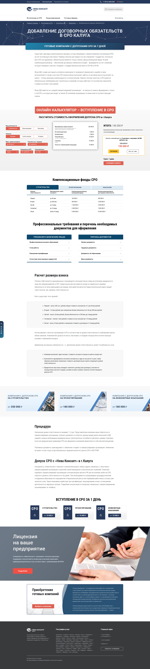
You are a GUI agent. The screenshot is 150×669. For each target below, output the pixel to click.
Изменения (72, 23)
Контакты (119, 18)
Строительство (61, 23)
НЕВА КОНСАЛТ (32, 658)
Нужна (9, 152)
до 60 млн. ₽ (10, 144)
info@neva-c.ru (104, 643)
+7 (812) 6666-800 (105, 640)
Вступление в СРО (47, 23)
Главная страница (32, 23)
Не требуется (33, 144)
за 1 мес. (38, 152)
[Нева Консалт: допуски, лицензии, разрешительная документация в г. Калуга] (38, 9)
